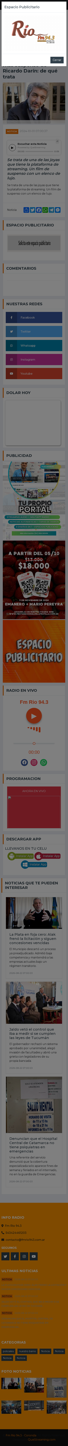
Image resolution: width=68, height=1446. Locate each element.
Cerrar (57, 60)
